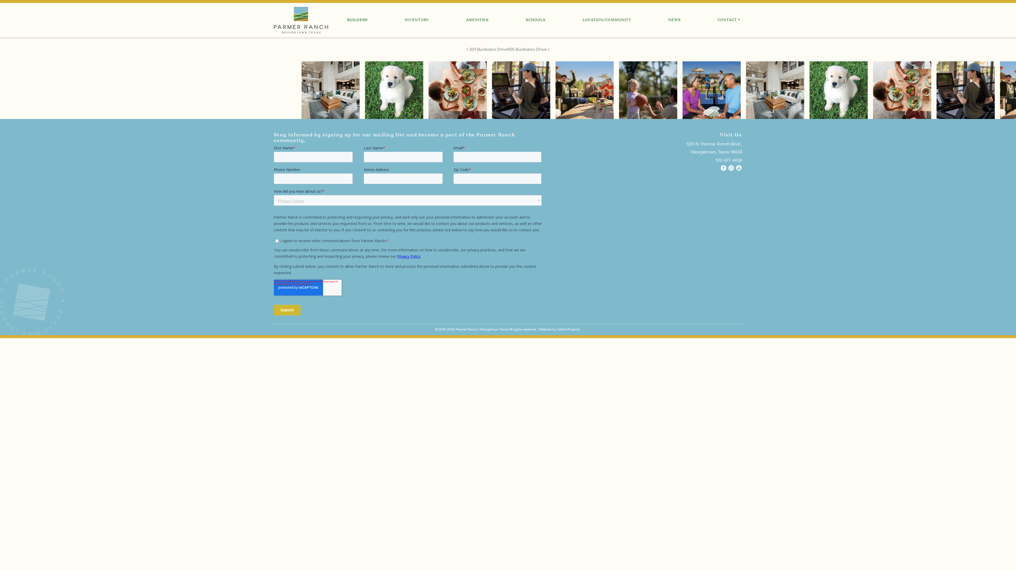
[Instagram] (731, 168)
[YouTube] (739, 168)
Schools (536, 20)
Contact (727, 20)
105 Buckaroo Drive (528, 49)
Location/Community (607, 20)
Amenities (477, 20)
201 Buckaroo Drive (488, 49)
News (674, 20)
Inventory (417, 20)
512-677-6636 (729, 160)
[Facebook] (723, 168)
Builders (357, 20)
